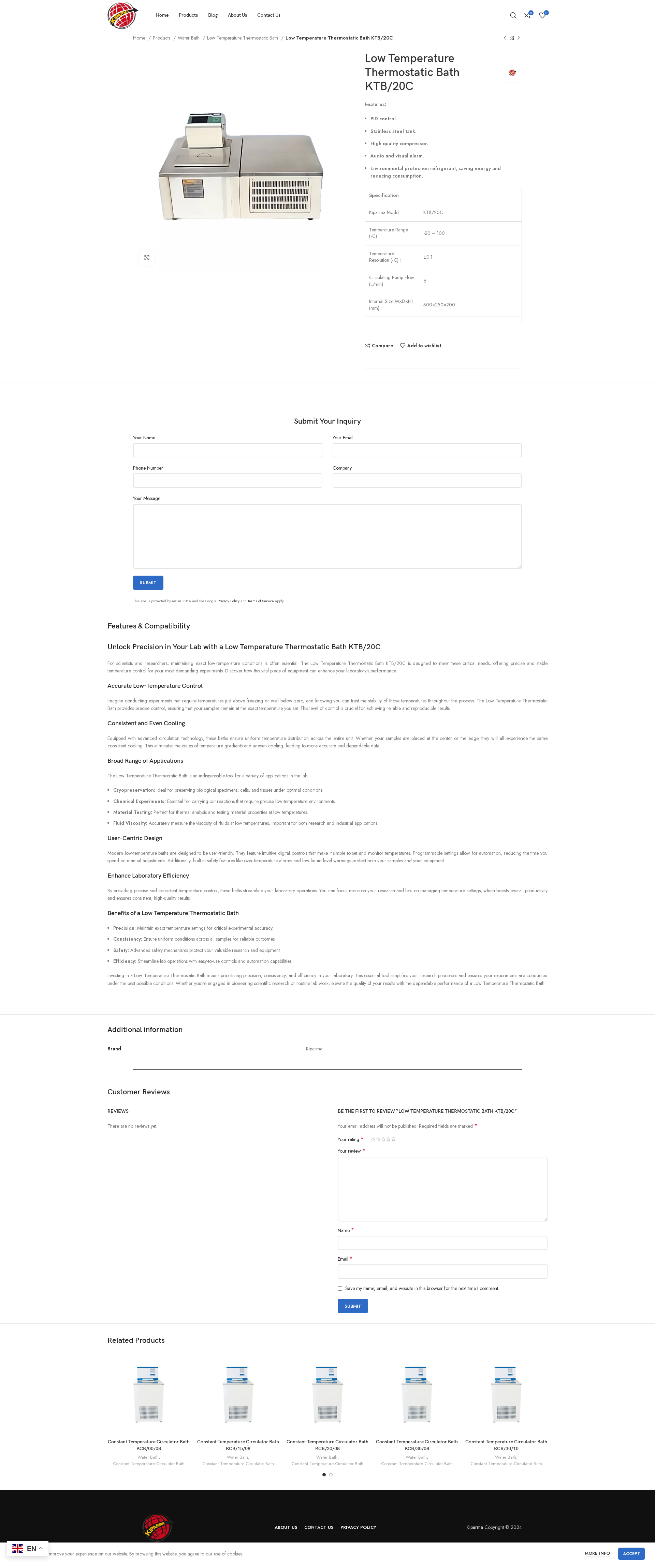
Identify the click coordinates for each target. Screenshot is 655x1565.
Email (345, 1259)
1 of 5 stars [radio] (373, 1139)
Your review (351, 1151)
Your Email (343, 437)
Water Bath (189, 37)
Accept (631, 1554)
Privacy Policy (228, 601)
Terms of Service (261, 601)
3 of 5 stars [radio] (383, 1139)
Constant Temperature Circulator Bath (149, 1464)
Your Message (146, 498)
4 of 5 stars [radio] (388, 1139)
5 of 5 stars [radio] (393, 1139)
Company (342, 468)
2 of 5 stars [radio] (378, 1139)
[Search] (513, 15)
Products (162, 37)
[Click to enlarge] (146, 258)
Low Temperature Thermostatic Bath (243, 37)
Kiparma (475, 1527)
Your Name (144, 437)
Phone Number (148, 468)
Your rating (351, 1139)
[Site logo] (123, 14)
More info (597, 1553)
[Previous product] (504, 38)
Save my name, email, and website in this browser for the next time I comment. (422, 1288)
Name (346, 1230)
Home (140, 37)
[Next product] (518, 38)
